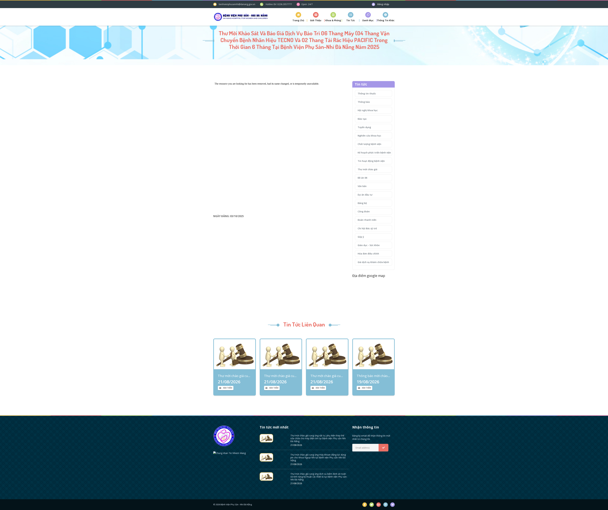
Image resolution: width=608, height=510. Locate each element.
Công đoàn (364, 211)
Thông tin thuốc (367, 93)
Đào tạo (362, 118)
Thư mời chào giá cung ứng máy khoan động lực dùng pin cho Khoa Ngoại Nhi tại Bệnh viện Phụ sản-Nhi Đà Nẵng (281, 376)
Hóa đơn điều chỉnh (368, 253)
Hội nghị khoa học (368, 110)
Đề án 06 (362, 177)
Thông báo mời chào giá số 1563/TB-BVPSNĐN (373, 376)
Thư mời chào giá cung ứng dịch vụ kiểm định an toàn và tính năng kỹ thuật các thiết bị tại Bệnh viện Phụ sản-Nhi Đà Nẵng (327, 376)
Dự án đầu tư (365, 194)
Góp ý (361, 236)
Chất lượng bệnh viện (369, 144)
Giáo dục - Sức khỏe (369, 245)
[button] (316, 17)
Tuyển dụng (364, 127)
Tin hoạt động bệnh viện (371, 160)
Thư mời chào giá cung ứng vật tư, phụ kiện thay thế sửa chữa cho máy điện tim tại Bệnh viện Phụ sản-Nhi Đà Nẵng (234, 376)
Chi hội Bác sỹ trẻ (367, 228)
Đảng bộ (362, 203)
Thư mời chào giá (367, 169)
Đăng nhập (383, 4)
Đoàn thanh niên (367, 219)
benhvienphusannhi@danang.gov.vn (237, 4)
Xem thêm (227, 387)
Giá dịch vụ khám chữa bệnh (373, 262)
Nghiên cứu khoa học (369, 135)
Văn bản (362, 186)
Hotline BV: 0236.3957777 (279, 4)
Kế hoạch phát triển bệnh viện (374, 152)
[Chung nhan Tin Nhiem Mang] (229, 452)
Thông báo (364, 101)
